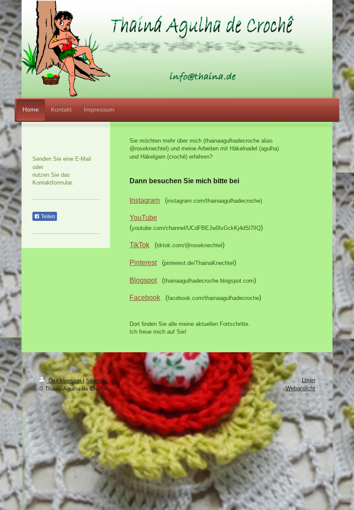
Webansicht (300, 388)
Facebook (145, 297)
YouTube (143, 217)
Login (308, 380)
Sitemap (96, 380)
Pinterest (143, 262)
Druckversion (65, 380)
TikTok (139, 245)
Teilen (47, 217)
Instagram (145, 200)
